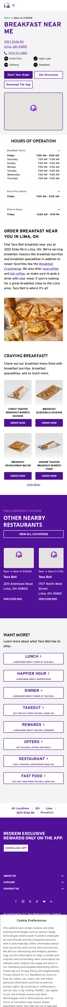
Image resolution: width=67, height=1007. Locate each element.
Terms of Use (11, 1002)
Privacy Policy (29, 971)
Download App (16, 848)
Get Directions (48, 74)
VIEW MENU (33, 485)
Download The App (18, 84)
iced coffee (51, 269)
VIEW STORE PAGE (12, 598)
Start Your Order (18, 74)
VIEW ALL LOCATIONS (33, 534)
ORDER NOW (17, 422)
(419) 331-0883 (17, 53)
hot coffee (17, 273)
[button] (33, 876)
